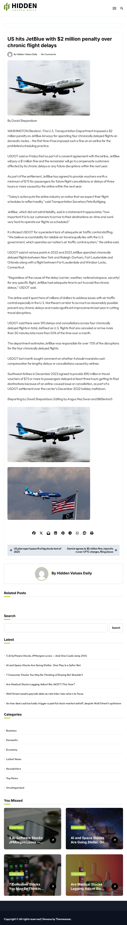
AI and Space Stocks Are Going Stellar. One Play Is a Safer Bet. (43, 665)
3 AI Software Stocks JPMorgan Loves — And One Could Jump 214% (46, 655)
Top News (12, 778)
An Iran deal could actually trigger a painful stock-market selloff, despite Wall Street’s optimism (63, 703)
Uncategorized (15, 787)
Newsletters (13, 768)
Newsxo (47, 919)
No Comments (48, 54)
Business (11, 730)
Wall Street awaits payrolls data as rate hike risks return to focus (44, 693)
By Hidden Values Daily (25, 54)
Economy (11, 749)
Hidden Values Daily (74, 573)
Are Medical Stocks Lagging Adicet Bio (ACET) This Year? (40, 684)
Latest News (13, 759)
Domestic (12, 740)
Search (9, 616)
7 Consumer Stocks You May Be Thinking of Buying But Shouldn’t (44, 674)
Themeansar (63, 919)
